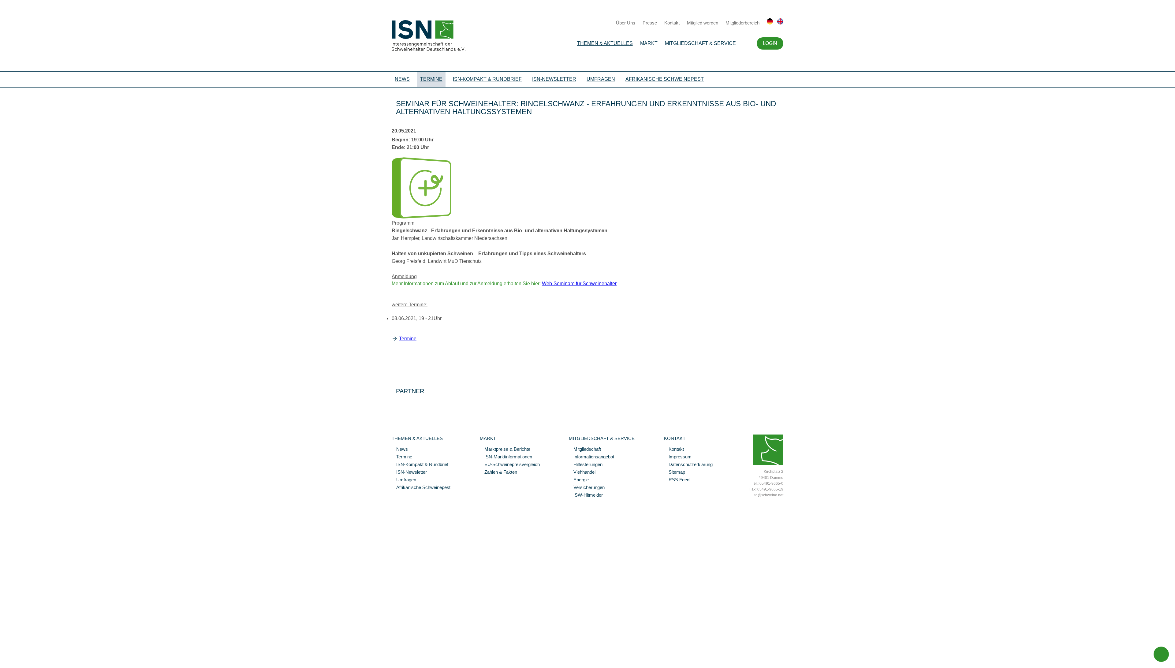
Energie (579, 480)
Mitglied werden (702, 22)
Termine (431, 79)
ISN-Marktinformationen (506, 457)
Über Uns (625, 22)
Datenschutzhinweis (19, 654)
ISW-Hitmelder (586, 495)
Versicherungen (587, 488)
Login (770, 43)
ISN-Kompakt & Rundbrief (487, 79)
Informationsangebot (591, 457)
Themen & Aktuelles (605, 43)
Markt (649, 43)
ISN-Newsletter (554, 79)
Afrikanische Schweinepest (664, 79)
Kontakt (672, 22)
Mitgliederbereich (742, 22)
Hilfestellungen (585, 465)
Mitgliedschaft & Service (700, 43)
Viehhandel (582, 472)
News (402, 79)
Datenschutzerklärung (688, 465)
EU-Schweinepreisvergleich (510, 465)
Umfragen (601, 79)
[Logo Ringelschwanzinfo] (421, 217)
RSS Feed (676, 480)
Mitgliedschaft (585, 449)
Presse (650, 22)
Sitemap (674, 472)
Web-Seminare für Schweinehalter (579, 283)
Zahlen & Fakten (498, 472)
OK (3, 663)
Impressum (678, 457)
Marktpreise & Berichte (505, 449)
